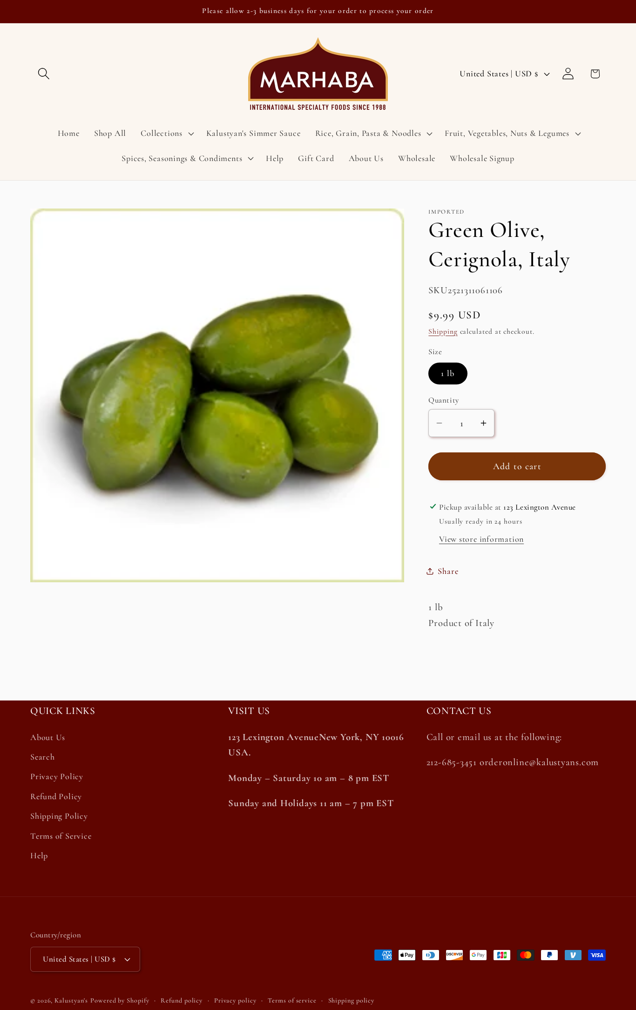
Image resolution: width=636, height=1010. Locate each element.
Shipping (442, 331)
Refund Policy (56, 797)
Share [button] (448, 571)
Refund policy (182, 1000)
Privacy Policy (56, 777)
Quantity (443, 399)
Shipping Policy (59, 816)
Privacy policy (235, 1000)
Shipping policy (351, 1000)
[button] (43, 74)
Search (42, 757)
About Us (47, 738)
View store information (481, 538)
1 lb (447, 373)
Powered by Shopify (119, 1000)
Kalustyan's (71, 1000)
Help (39, 856)
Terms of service (292, 1000)
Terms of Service (60, 836)
